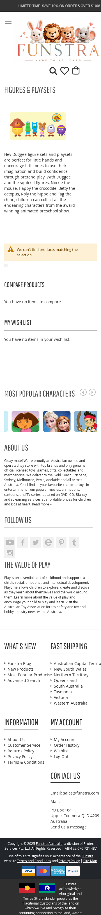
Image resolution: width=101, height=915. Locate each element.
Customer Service (24, 745)
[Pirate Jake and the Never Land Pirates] (65, 420)
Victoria (61, 697)
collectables (67, 470)
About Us (16, 739)
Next (92, 392)
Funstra (87, 856)
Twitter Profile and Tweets (35, 542)
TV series (33, 494)
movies (54, 489)
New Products (21, 669)
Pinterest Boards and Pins (61, 542)
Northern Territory (71, 674)
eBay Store (48, 542)
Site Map (90, 861)
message (78, 827)
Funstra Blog (19, 663)
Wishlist (61, 750)
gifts (53, 470)
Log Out (61, 756)
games (42, 470)
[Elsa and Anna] (34, 420)
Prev (83, 392)
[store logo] (27, 40)
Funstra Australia (49, 843)
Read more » (42, 504)
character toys (74, 484)
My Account (65, 739)
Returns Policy (21, 750)
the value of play (55, 597)
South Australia (68, 686)
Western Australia (71, 703)
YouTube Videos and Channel (9, 542)
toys (32, 470)
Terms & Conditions (26, 762)
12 (7, 392)
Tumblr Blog (74, 542)
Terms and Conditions (34, 861)
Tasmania (63, 691)
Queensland (65, 680)
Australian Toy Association (24, 606)
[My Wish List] (62, 72)
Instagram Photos (9, 553)
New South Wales (70, 669)
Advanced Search (24, 680)
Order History (66, 745)
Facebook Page (22, 542)
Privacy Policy (20, 756)
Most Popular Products (29, 674)
